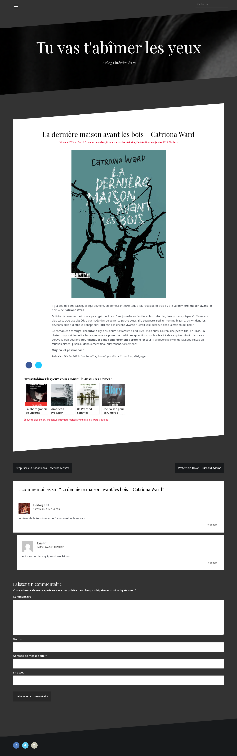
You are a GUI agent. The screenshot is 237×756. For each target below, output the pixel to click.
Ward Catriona (100, 419)
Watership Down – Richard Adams (199, 468)
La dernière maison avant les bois (74, 419)
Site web (18, 672)
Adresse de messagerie (30, 656)
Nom (17, 639)
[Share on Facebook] (29, 367)
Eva (79, 142)
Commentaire (22, 596)
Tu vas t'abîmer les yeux (118, 46)
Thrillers (173, 142)
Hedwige (39, 505)
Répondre (212, 524)
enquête (50, 419)
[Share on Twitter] (38, 367)
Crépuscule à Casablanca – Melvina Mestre (43, 468)
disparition (39, 419)
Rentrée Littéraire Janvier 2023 (152, 142)
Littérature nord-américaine (120, 142)
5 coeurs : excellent (95, 142)
